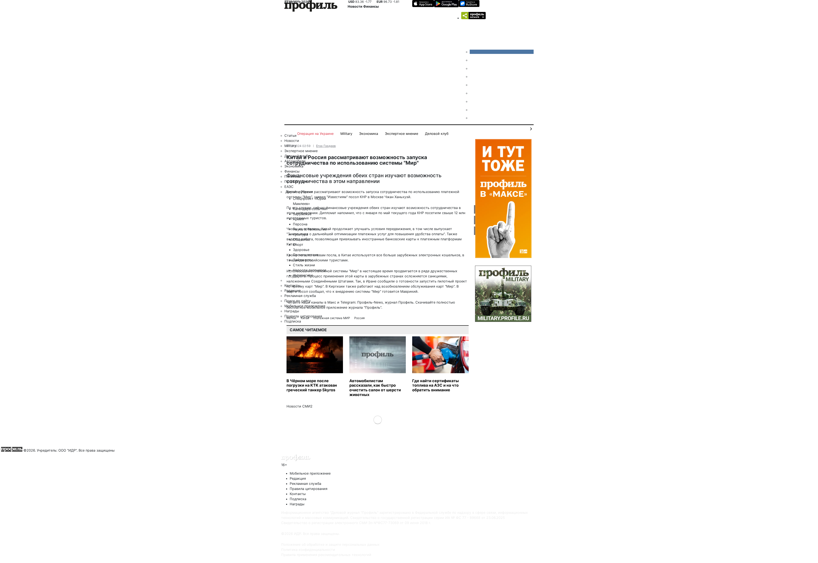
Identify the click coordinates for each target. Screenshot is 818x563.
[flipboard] (473, 118)
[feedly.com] (473, 101)
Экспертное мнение (401, 133)
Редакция (298, 478)
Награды (297, 504)
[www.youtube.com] (473, 68)
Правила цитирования (308, 489)
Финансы (371, 6)
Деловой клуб (436, 133)
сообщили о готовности (397, 281)
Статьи (290, 135)
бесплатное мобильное (306, 307)
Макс (331, 302)
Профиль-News (370, 302)
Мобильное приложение (310, 473)
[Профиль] (310, 6)
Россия (359, 318)
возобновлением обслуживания (408, 286)
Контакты (298, 494)
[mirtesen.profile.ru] (473, 76)
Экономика (368, 133)
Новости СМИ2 (300, 406)
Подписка (298, 499)
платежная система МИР (332, 318)
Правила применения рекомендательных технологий (326, 555)
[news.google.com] (473, 93)
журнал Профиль (399, 302)
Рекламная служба (305, 483)
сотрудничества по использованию (410, 192)
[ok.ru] (473, 60)
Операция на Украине (315, 133)
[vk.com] (502, 52)
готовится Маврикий (400, 291)
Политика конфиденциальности (308, 549)
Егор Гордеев (326, 145)
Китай (305, 318)
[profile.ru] (473, 110)
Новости (355, 6)
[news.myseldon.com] (473, 85)
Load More (377, 420)
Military (346, 133)
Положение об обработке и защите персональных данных (330, 544)
